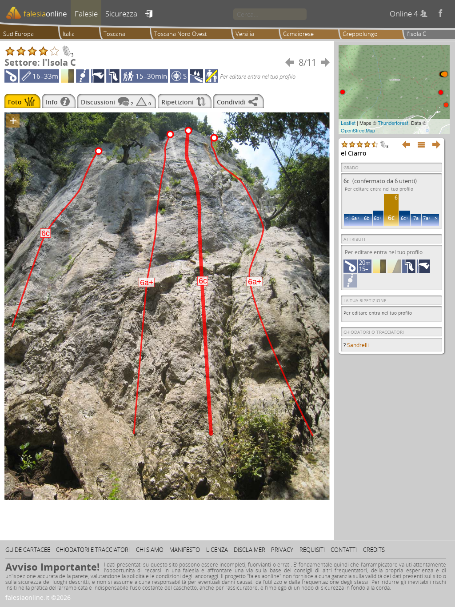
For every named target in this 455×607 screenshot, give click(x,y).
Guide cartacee (27, 550)
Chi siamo (150, 550)
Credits (374, 550)
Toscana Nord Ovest (180, 34)
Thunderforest (393, 122)
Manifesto (184, 550)
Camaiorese (298, 34)
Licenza (217, 550)
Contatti (344, 550)
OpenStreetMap (358, 130)
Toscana (114, 34)
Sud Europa (18, 34)
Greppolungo (360, 34)
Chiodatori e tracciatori (93, 550)
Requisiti (312, 550)
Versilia (244, 34)
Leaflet (348, 122)
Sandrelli (358, 345)
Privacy (282, 550)
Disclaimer (249, 550)
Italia (69, 34)
